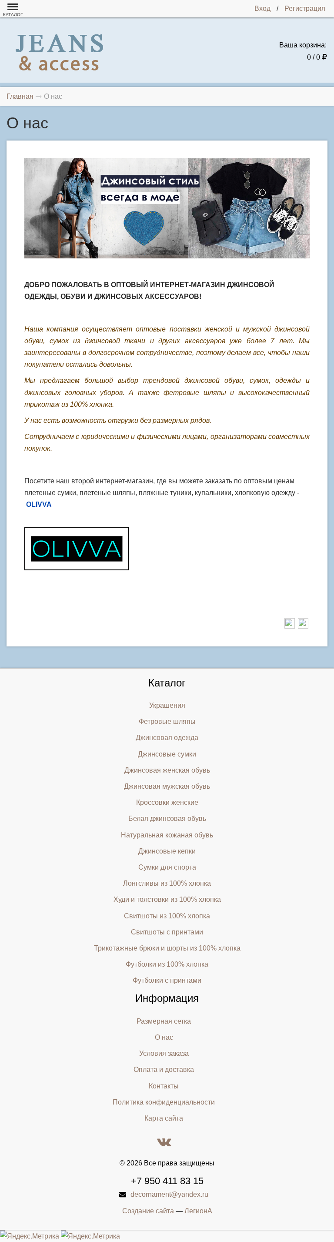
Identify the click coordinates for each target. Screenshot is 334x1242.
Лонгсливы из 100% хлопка (167, 883)
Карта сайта (163, 1118)
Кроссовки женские (167, 802)
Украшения (167, 705)
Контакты (164, 1086)
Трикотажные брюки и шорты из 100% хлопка (167, 948)
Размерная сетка (164, 1021)
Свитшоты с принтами (167, 932)
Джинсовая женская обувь (167, 770)
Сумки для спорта (167, 867)
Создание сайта (148, 1211)
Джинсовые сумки (167, 754)
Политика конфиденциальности (164, 1102)
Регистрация (304, 8)
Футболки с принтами (167, 980)
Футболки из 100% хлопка (167, 964)
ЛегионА (198, 1211)
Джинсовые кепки (167, 851)
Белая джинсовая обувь (167, 818)
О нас (164, 1037)
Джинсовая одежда (167, 737)
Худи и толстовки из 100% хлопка (167, 899)
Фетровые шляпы (167, 721)
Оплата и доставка (164, 1069)
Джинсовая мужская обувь (167, 786)
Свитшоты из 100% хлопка (167, 916)
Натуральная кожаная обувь (167, 835)
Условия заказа (164, 1053)
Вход (262, 8)
